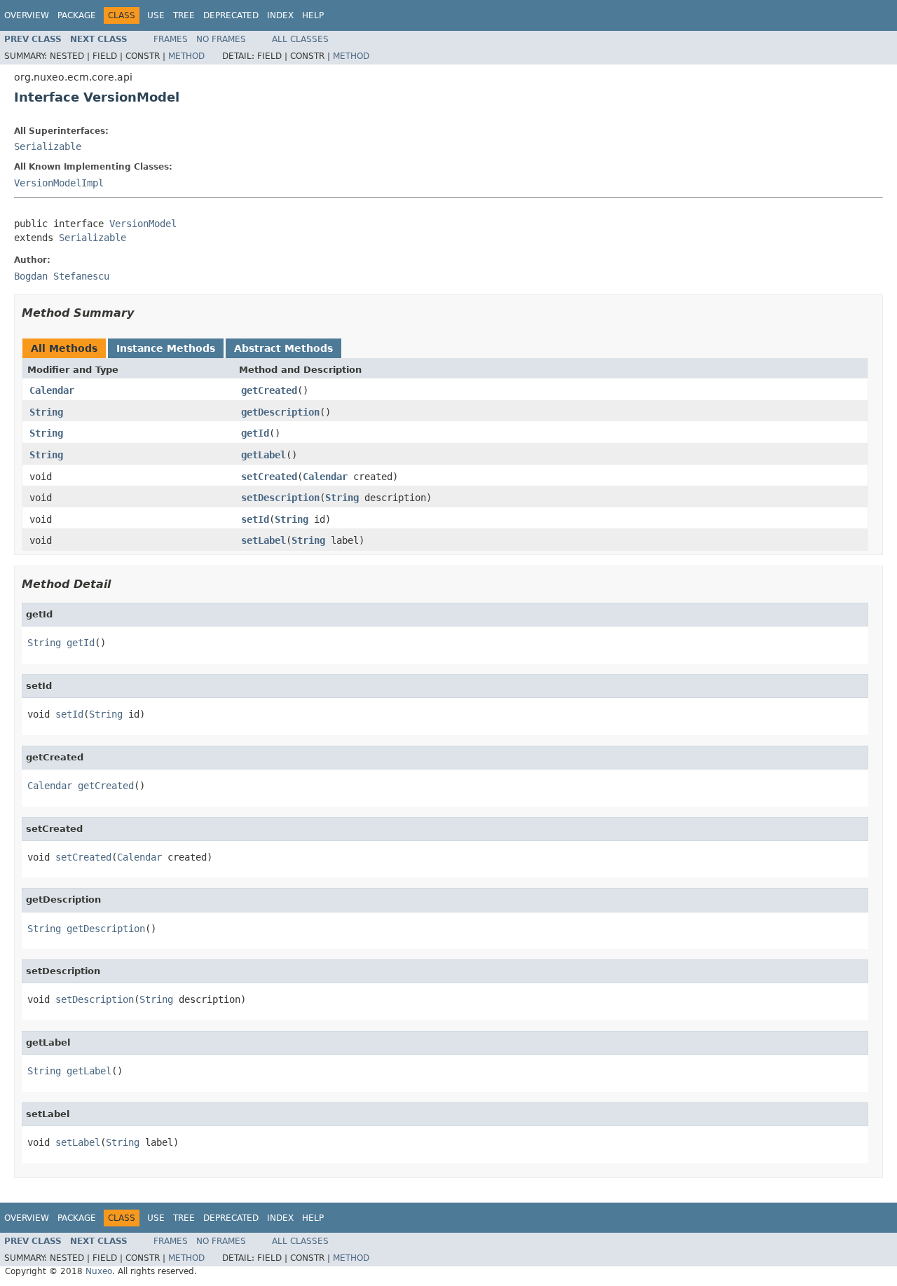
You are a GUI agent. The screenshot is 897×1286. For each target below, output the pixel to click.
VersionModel (143, 223)
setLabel (263, 540)
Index (280, 15)
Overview (26, 15)
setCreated (269, 476)
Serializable (47, 146)
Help (313, 15)
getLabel (263, 454)
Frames (170, 39)
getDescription (280, 412)
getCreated (269, 390)
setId (255, 519)
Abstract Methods (283, 348)
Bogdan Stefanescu (61, 276)
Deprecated (231, 15)
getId (255, 433)
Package (76, 15)
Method (186, 56)
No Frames (221, 39)
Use (156, 15)
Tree (184, 15)
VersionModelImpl (59, 183)
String (46, 412)
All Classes (300, 39)
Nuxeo (98, 1271)
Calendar (51, 390)
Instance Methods (165, 348)
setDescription (280, 497)
